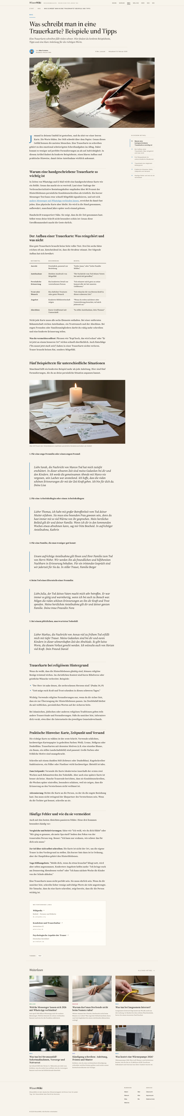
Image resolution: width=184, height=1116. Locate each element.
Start (31, 8)
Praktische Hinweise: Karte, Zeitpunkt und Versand (144, 170)
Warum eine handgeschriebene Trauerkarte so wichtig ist (143, 143)
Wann (114, 3)
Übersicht (149, 1092)
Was (128, 3)
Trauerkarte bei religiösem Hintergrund (143, 164)
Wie (148, 3)
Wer (142, 3)
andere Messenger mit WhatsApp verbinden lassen (54, 200)
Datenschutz (150, 1099)
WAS (39, 956)
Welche (136, 3)
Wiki (35, 2)
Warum (122, 3)
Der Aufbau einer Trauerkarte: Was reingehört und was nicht (144, 151)
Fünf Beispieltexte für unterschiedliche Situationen (144, 158)
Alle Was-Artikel (146, 970)
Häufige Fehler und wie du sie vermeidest (145, 176)
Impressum (149, 1095)
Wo (153, 3)
